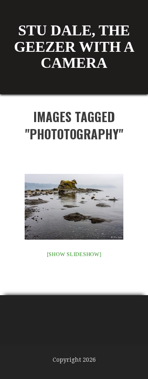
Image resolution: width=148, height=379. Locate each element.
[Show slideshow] (74, 254)
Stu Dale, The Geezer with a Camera (74, 46)
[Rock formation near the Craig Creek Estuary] (74, 207)
